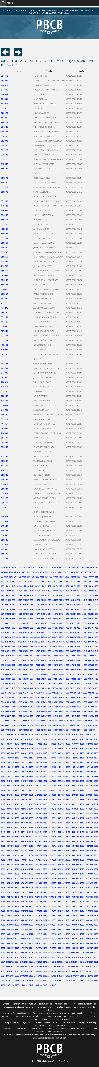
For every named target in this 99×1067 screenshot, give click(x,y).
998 (82, 730)
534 (63, 651)
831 (63, 702)
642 (63, 669)
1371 (59, 813)
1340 (12, 809)
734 (6, 688)
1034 (54, 739)
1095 (45, 753)
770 (38, 693)
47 (15, 572)
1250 (82, 785)
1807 (36, 911)
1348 (49, 809)
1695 (3, 887)
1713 (87, 887)
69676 (4, 312)
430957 (4, 94)
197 (17, 595)
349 (78, 618)
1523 (82, 846)
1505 (96, 841)
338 (38, 618)
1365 (31, 813)
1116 (45, 758)
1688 (68, 883)
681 (9, 679)
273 (96, 604)
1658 (26, 878)
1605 (73, 864)
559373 (4, 178)
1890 (31, 929)
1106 (96, 753)
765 (20, 693)
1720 (22, 892)
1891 (36, 929)
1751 (68, 897)
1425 (17, 827)
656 (17, 674)
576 (20, 660)
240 (74, 600)
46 (12, 572)
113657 (4, 164)
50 (23, 572)
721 (56, 683)
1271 (82, 790)
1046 (12, 744)
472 (35, 642)
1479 (73, 836)
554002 (4, 405)
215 (82, 595)
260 (49, 604)
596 (92, 660)
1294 (91, 795)
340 (45, 618)
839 (92, 702)
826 (45, 702)
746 (49, 688)
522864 (4, 521)
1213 (8, 781)
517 (2, 651)
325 (89, 614)
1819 (91, 911)
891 (85, 711)
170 (17, 590)
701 (82, 679)
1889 (26, 929)
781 (78, 693)
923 (6, 720)
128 (60, 581)
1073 (40, 748)
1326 (45, 804)
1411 (49, 822)
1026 (17, 739)
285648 (4, 275)
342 (53, 618)
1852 (49, 920)
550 (24, 655)
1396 (77, 818)
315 (53, 614)
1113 (31, 758)
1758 (3, 901)
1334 (82, 804)
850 (35, 706)
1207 (77, 776)
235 (56, 600)
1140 (59, 762)
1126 (91, 758)
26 (57, 567)
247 (2, 604)
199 (24, 595)
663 (42, 674)
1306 (49, 799)
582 (42, 660)
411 (9, 632)
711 (20, 683)
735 (9, 688)
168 (9, 590)
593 (82, 660)
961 (45, 725)
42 (2, 572)
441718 (4, 386)
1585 (77, 860)
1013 (54, 734)
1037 (68, 739)
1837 (77, 915)
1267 (63, 790)
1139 (54, 762)
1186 (77, 771)
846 (20, 706)
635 (38, 669)
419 (38, 632)
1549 (8, 855)
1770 (59, 901)
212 (71, 595)
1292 (82, 795)
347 (71, 618)
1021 (91, 734)
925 (13, 720)
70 (74, 572)
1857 (73, 920)
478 (56, 642)
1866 (17, 925)
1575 (31, 860)
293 (71, 609)
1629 (87, 869)
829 (56, 702)
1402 (8, 822)
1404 (17, 822)
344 (60, 618)
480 (63, 642)
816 (9, 702)
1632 (3, 874)
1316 (96, 799)
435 (96, 632)
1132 (22, 762)
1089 (17, 753)
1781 (12, 906)
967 (67, 725)
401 (71, 628)
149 (38, 586)
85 (17, 577)
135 (85, 581)
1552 (22, 855)
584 (49, 660)
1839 (87, 915)
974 (92, 725)
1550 (12, 855)
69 (72, 572)
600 (9, 665)
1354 (77, 809)
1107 (3, 758)
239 (71, 600)
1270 (77, 790)
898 (13, 716)
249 (9, 604)
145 (24, 586)
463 (2, 642)
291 (63, 609)
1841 (96, 915)
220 (2, 600)
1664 (54, 878)
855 (53, 706)
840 (96, 702)
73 (82, 572)
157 (67, 586)
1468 (22, 836)
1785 (31, 906)
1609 (91, 864)
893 (92, 711)
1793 (68, 906)
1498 (63, 841)
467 (17, 642)
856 (56, 706)
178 (45, 590)
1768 (49, 901)
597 (96, 660)
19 (39, 567)
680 (6, 679)
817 (13, 702)
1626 (73, 869)
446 (38, 637)
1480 (77, 836)
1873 (49, 925)
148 (35, 586)
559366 (4, 219)
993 (63, 730)
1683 (45, 883)
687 (31, 679)
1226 (68, 781)
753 (74, 688)
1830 (45, 915)
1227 (73, 781)
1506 (3, 846)
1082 (82, 748)
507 (63, 646)
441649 (4, 298)
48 (17, 572)
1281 (31, 795)
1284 (45, 795)
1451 (40, 832)
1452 (45, 832)
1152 (17, 767)
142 (13, 586)
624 (96, 665)
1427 (26, 827)
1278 (17, 795)
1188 (87, 771)
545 (6, 655)
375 (74, 623)
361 (24, 623)
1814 (68, 911)
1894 (49, 929)
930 (31, 720)
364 (35, 623)
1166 (82, 767)
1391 (54, 818)
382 (2, 628)
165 (96, 586)
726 (74, 683)
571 (2, 660)
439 (13, 637)
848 (27, 706)
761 (6, 693)
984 (31, 730)
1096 (49, 753)
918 (85, 716)
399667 (4, 502)
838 (89, 702)
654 (9, 674)
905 (38, 716)
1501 (77, 841)
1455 (59, 832)
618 (74, 665)
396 (53, 628)
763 (13, 693)
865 (89, 706)
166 (2, 590)
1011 (45, 734)
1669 (77, 878)
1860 (87, 920)
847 (24, 706)
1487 (12, 841)
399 (63, 628)
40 (93, 567)
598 (2, 665)
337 (35, 618)
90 (30, 577)
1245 (59, 785)
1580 (54, 860)
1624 (63, 869)
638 (49, 669)
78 (95, 572)
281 (27, 609)
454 (67, 637)
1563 (73, 855)
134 (82, 581)
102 (63, 577)
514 (89, 646)
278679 (4, 493)
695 (60, 679)
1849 (36, 920)
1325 (40, 804)
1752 (73, 897)
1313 (82, 799)
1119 (59, 758)
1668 (73, 878)
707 (6, 683)
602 (17, 665)
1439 (82, 827)
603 (20, 665)
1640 (40, 874)
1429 (36, 827)
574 (13, 660)
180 (53, 590)
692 (49, 679)
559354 (4, 294)
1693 (91, 883)
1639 (36, 874)
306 (20, 614)
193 (2, 595)
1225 (63, 781)
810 (85, 697)
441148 (4, 205)
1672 (91, 878)
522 (20, 651)
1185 (73, 771)
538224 (4, 80)
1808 (40, 911)
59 (46, 572)
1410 (45, 822)
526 (35, 651)
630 (20, 669)
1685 (54, 883)
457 (78, 637)
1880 (82, 925)
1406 (26, 822)
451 (56, 637)
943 (78, 720)
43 (5, 572)
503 (49, 646)
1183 (63, 771)
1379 (96, 813)
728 (82, 683)
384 (9, 628)
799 (45, 697)
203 (38, 595)
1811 (54, 911)
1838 (82, 915)
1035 (59, 739)
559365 (4, 224)
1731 (73, 892)
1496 (54, 841)
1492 (36, 841)
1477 (63, 836)
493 (13, 646)
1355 (82, 809)
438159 (4, 345)
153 (53, 586)
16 (31, 567)
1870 (36, 925)
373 (67, 623)
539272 (4, 150)
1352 (68, 809)
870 (9, 711)
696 (63, 679)
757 (89, 688)
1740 (17, 897)
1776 (87, 901)
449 (49, 637)
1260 (31, 790)
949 (2, 725)
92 (36, 577)
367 (45, 623)
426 (63, 632)
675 (85, 674)
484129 (4, 321)
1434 (59, 827)
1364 (26, 813)
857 (60, 706)
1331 (68, 804)
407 (92, 628)
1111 (22, 758)
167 (6, 590)
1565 (82, 855)
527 (38, 651)
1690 (77, 883)
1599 (45, 864)
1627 (77, 869)
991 (56, 730)
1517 (54, 846)
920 (92, 716)
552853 (4, 363)
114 (9, 581)
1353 (73, 809)
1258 (22, 790)
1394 (68, 818)
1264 (49, 790)
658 (24, 674)
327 (96, 614)
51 (25, 572)
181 (56, 590)
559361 (4, 243)
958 (35, 725)
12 (21, 567)
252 (20, 604)
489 (96, 642)
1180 (49, 771)
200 (27, 595)
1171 (8, 771)
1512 (31, 846)
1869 (31, 925)
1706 (54, 887)
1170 (3, 771)
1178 (40, 771)
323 (82, 614)
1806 (31, 911)
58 (43, 572)
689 (38, 679)
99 (54, 577)
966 (63, 725)
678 (96, 674)
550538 (4, 535)
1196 (26, 776)
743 (38, 688)
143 (17, 586)
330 (9, 618)
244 (89, 600)
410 (6, 632)
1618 (36, 869)
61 (51, 572)
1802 (12, 911)
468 (20, 642)
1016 (68, 734)
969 (74, 725)
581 (38, 660)
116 (17, 581)
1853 (54, 920)
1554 (31, 855)
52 (28, 572)
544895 (4, 89)
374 (71, 623)
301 (2, 614)
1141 (63, 762)
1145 (82, 762)
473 (38, 642)
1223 (54, 781)
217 (89, 595)
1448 (26, 832)
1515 (45, 846)
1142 (68, 762)
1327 (49, 804)
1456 (63, 832)
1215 (17, 781)
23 (49, 567)
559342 (4, 539)
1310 (68, 799)
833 (71, 702)
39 (91, 567)
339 (42, 618)
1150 (8, 767)
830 (60, 702)
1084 (91, 748)
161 (82, 586)
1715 (96, 887)
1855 (63, 920)
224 (17, 600)
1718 (12, 892)
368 (49, 623)
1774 (77, 901)
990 (53, 730)
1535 (40, 850)
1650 (87, 874)
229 (35, 600)
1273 (91, 790)
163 (89, 586)
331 (13, 618)
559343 (4, 530)
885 (63, 711)
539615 (4, 507)
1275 (3, 795)
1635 (17, 874)
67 (66, 572)
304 (13, 614)
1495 (49, 841)
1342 (22, 809)
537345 (4, 127)
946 (89, 720)
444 (31, 637)
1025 (12, 739)
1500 (73, 841)
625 (2, 669)
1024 (8, 739)
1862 (96, 920)
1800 (3, 911)
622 (89, 665)
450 (53, 637)
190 (89, 590)
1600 (49, 864)
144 (20, 586)
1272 (87, 790)
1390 (49, 818)
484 (78, 642)
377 (82, 623)
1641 (45, 874)
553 (35, 655)
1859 (82, 920)
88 (25, 577)
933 (42, 720)
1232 (96, 781)
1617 (31, 869)
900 (20, 716)
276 (9, 609)
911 (60, 716)
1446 (17, 832)
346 (67, 618)
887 (71, 711)
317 (60, 614)
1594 (22, 864)
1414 (63, 822)
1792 (63, 906)
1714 (91, 887)
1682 (40, 883)
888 (74, 711)
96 (46, 577)
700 (78, 679)
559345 (4, 479)
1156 (36, 767)
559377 (4, 131)
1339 (8, 809)
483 (74, 642)
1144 (77, 762)
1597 (36, 864)
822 (31, 702)
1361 (12, 813)
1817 (82, 911)
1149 (3, 767)
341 (49, 618)
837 (85, 702)
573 (9, 660)
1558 (49, 855)
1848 (31, 920)
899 (17, 716)
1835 (68, 915)
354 (96, 618)
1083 (87, 748)
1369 (49, 813)
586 (56, 660)
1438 (77, 827)
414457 (4, 423)
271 (89, 604)
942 (74, 720)
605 (27, 665)
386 (17, 628)
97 (48, 577)
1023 (3, 739)
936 (53, 720)
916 (78, 716)
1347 (45, 809)
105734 (4, 368)
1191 (3, 776)
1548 (3, 855)
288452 (4, 396)
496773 (4, 470)
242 (82, 600)
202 (35, 595)
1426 (22, 827)
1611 (3, 869)
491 (6, 646)
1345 (36, 809)
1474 (49, 836)
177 (42, 590)
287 (49, 609)
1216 (22, 781)
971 (82, 725)
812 (92, 697)
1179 (45, 771)
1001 (94, 730)
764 (17, 693)
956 (27, 725)
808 (78, 697)
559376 (4, 145)
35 (80, 567)
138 (96, 581)
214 (78, 595)
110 (92, 577)
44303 (4, 549)
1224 (59, 781)
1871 (40, 925)
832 (67, 702)
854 (49, 706)
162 (85, 586)
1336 (91, 804)
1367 (40, 813)
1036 (63, 739)
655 (13, 674)
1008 (31, 734)
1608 (87, 864)
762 (9, 693)
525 (31, 651)
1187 (82, 771)
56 (38, 572)
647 (82, 669)
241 (78, 600)
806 (71, 697)
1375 (77, 813)
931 (35, 720)
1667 (68, 878)
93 (38, 577)
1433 (54, 827)
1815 (73, 911)
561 (63, 655)
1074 (45, 748)
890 (82, 711)
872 (17, 711)
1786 (36, 906)
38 (88, 567)
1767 (45, 901)
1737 (3, 897)
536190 (4, 136)
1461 (87, 832)
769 (35, 693)
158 (71, 586)
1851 (45, 920)
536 (71, 651)
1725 (45, 892)
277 (13, 609)
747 (53, 688)
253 (24, 604)
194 (6, 595)
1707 (59, 887)
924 (9, 720)
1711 (77, 887)
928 (24, 720)
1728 (59, 892)
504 (53, 646)
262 (56, 604)
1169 (96, 767)
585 (53, 660)
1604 (68, 864)
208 (56, 595)
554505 (4, 437)
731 (92, 683)
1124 (82, 758)
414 (20, 632)
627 (9, 669)
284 (38, 609)
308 (27, 614)
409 (2, 632)
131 (71, 581)
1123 (77, 758)
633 (31, 669)
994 (67, 730)
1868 (26, 925)
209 (60, 595)
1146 (87, 762)
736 (13, 688)
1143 (73, 762)
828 (53, 702)
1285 (49, 795)
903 (31, 716)
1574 (26, 860)
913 (67, 716)
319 (67, 614)
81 (7, 577)
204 (42, 595)
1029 (31, 739)
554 (38, 655)
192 (96, 590)
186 (74, 590)
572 (6, 660)
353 (92, 618)
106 (78, 577)
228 (31, 600)
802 (56, 697)
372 (63, 623)
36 (83, 567)
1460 (82, 832)
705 (96, 679)
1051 (36, 744)
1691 (82, 883)
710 (17, 683)
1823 (12, 915)
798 (42, 697)
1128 (3, 762)
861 (74, 706)
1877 (68, 925)
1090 (22, 753)
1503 (87, 841)
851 (38, 706)
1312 (77, 799)
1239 (31, 785)
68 (69, 572)
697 (67, 679)
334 (24, 618)
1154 (26, 767)
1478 (68, 836)
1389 (45, 818)
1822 (8, 915)
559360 (4, 247)
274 (2, 609)
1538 (54, 850)
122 (38, 581)
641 (60, 669)
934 (45, 720)
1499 (68, 841)
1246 (63, 785)
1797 (87, 906)
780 (74, 693)
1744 (36, 897)
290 (60, 609)
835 (78, 702)
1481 (82, 836)
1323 (31, 804)
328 (2, 618)
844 (13, 706)
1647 (73, 874)
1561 (63, 855)
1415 (68, 822)
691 (45, 679)
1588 (91, 860)
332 (17, 618)
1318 (8, 804)
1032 (45, 739)
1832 (54, 915)
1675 (8, 883)
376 (78, 623)
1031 (40, 739)
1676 (12, 883)
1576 (36, 860)
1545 (87, 850)
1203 (59, 776)
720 (53, 683)
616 (67, 665)
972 (85, 725)
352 (89, 618)
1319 (12, 804)
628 (13, 669)
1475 (54, 836)
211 (67, 595)
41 (96, 567)
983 (27, 730)
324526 (4, 335)
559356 (4, 280)
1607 (82, 864)
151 (45, 586)
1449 (31, 832)
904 (35, 716)
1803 (17, 911)
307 (24, 614)
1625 (68, 869)
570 (96, 655)
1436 (68, 827)
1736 (96, 892)
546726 (4, 410)
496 (24, 646)
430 (78, 632)
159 (74, 586)
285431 (4, 442)
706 (2, 683)
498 (31, 646)
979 (13, 730)
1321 (22, 804)
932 (38, 720)
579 (31, 660)
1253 (96, 785)
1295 (96, 795)
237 (63, 600)
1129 (8, 762)
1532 (26, 850)
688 (35, 679)
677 (92, 674)
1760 (12, 901)
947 (92, 720)
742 (35, 688)
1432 (49, 827)
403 (78, 628)
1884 (3, 929)
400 (67, 628)
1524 (87, 846)
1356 (87, 809)
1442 (96, 827)
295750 (4, 266)
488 (92, 642)
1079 (68, 748)
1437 (73, 827)
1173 (17, 771)
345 (63, 618)
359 (17, 623)
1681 (36, 883)
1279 (22, 795)
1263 (45, 790)
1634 (12, 874)
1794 (73, 906)
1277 (12, 795)
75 (87, 572)
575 (17, 660)
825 (42, 702)
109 (89, 577)
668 (60, 674)
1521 (73, 846)
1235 (12, 785)
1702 (36, 887)
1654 (8, 878)
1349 (54, 809)
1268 (68, 790)
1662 (45, 878)
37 (86, 567)
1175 (26, 771)
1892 (40, 929)
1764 (31, 901)
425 (60, 632)
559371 (4, 187)
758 (92, 688)
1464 (3, 836)
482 (71, 642)
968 (71, 725)
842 (6, 706)
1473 (45, 836)
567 (85, 655)
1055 (54, 744)
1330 (63, 804)
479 (60, 642)
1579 (49, 860)
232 (45, 600)
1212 (3, 781)
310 (35, 614)
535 (67, 651)
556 (45, 655)
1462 (91, 832)
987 (42, 730)
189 (85, 590)
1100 (68, 753)
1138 (49, 762)
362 (27, 623)
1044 (3, 744)
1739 (12, 897)
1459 (77, 832)
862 (78, 706)
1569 (3, 860)
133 (78, 581)
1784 (26, 906)
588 (63, 660)
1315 (91, 799)
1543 (77, 850)
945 (85, 720)
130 (67, 581)
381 (96, 623)
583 (45, 660)
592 (78, 660)
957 (31, 725)
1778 (96, 901)
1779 (3, 906)
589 (67, 660)
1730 (68, 892)
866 (92, 706)
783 (85, 693)
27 (60, 567)
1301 (26, 799)
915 (74, 716)
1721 (26, 892)
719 (49, 683)
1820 (96, 911)
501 (42, 646)
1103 (82, 753)
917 (82, 716)
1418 (82, 822)
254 (27, 604)
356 (6, 623)
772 (45, 693)
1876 (63, 925)
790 (13, 697)
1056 (59, 744)
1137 (45, 762)
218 (92, 595)
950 (6, 725)
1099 (63, 753)
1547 (96, 850)
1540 (63, 850)
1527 (3, 850)
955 (24, 725)
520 (13, 651)
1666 (63, 878)
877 (35, 711)
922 (2, 720)
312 (42, 614)
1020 (87, 734)
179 (49, 590)
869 (6, 711)
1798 (91, 906)
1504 (91, 841)
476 (49, 642)
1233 (3, 785)
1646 (68, 874)
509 (71, 646)
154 (56, 586)
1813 (63, 911)
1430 (40, 827)
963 (53, 725)
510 (74, 646)
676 (89, 674)
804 (63, 697)
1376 (82, 813)
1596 (31, 864)
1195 (22, 776)
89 (28, 577)
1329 (59, 804)
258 (42, 604)
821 (27, 702)
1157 (40, 767)
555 (42, 655)
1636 (22, 874)
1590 (3, 864)
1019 (82, 734)
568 (89, 655)
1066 (8, 748)
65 (61, 572)
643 (67, 669)
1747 (49, 897)
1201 (49, 776)
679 (2, 679)
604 (24, 665)
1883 (96, 925)
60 (48, 572)
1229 (82, 781)
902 (27, 716)
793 (24, 697)
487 (89, 642)
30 (68, 567)
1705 (49, 887)
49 (20, 572)
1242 (45, 785)
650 (92, 669)
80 (5, 577)
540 (85, 651)
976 (2, 730)
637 (45, 669)
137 (92, 581)
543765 (4, 354)
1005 (17, 734)
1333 (77, 804)
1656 (17, 878)
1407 (31, 822)
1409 (40, 822)
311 (38, 614)
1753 (77, 897)
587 (60, 660)
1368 (45, 813)
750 (63, 688)
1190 (96, 771)
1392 (59, 818)
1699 (22, 887)
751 (67, 688)
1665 (59, 878)
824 (38, 702)
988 (45, 730)
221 (6, 600)
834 (74, 702)
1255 (8, 790)
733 (2, 688)
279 (20, 609)
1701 (31, 887)
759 (96, 688)
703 (89, 679)
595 (89, 660)
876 (31, 711)
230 (38, 600)
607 (35, 665)
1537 (49, 850)
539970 (4, 108)
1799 (96, 906)
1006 (22, 734)
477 (53, 642)
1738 (8, 897)
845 (17, 706)
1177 (36, 771)
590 (71, 660)
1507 (8, 846)
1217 (26, 781)
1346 (40, 809)
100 (56, 577)
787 (2, 697)
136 (89, 581)
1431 (45, 827)
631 (24, 669)
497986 (4, 377)
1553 (26, 855)
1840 (91, 915)
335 (27, 618)
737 (17, 688)
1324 (36, 804)
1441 (91, 827)
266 (71, 604)
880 (45, 711)
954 (20, 725)
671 (71, 674)
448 (45, 637)
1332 (73, 804)
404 (82, 628)
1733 (82, 892)
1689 (73, 883)
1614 (17, 869)
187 (78, 590)
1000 (90, 730)
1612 (8, 869)
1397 (82, 818)
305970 (4, 113)
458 (82, 637)
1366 (36, 813)
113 (6, 581)
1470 (31, 836)
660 (31, 674)
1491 (31, 841)
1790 (54, 906)
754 (78, 688)
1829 (40, 915)
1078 (63, 748)
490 (2, 646)
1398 (87, 818)
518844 (4, 526)
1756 (91, 897)
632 (27, 669)
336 (31, 618)
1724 (40, 892)
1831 (49, 915)
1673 (96, 878)
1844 (12, 920)
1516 (49, 846)
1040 (82, 739)
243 (85, 600)
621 (85, 665)
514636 (4, 326)
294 (74, 609)
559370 (4, 191)
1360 (8, 813)
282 (31, 609)
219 (96, 595)
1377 (87, 813)
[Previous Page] (5, 55)
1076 (54, 748)
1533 (31, 850)
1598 (40, 864)
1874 (54, 925)
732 (96, 683)
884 (60, 711)
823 (35, 702)
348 (74, 618)
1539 (59, 850)
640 (56, 669)
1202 (54, 776)
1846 (22, 920)
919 (89, 716)
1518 (59, 846)
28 (62, 567)
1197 (31, 776)
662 (38, 674)
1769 (54, 901)
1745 (40, 897)
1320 (17, 804)
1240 (36, 785)
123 (42, 581)
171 (20, 590)
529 (45, 651)
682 (13, 679)
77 (92, 572)
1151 (12, 767)
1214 (12, 781)
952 (13, 725)
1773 (73, 901)
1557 (45, 855)
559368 (4, 215)
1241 (40, 785)
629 (17, 669)
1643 (54, 874)
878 (38, 711)
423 (53, 632)
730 (89, 683)
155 (60, 586)
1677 (17, 883)
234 (53, 600)
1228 (77, 781)
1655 (12, 878)
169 (13, 590)
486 (85, 642)
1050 (31, 744)
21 (44, 567)
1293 (87, 795)
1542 (73, 850)
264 (63, 604)
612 (53, 665)
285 (42, 609)
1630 (91, 869)
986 (38, 730)
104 (71, 577)
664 (45, 674)
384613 (4, 75)
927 (20, 720)
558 (53, 655)
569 (92, 655)
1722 (31, 892)
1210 (91, 776)
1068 (17, 748)
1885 (8, 929)
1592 (12, 864)
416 (27, 632)
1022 (96, 734)
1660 (36, 878)
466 (13, 642)
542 (92, 651)
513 (85, 646)
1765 (36, 901)
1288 (63, 795)
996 (74, 730)
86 (20, 577)
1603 (63, 864)
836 (82, 702)
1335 (87, 804)
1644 (59, 874)
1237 (22, 785)
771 (42, 693)
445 (35, 637)
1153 (22, 767)
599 (6, 665)
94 (41, 577)
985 (35, 730)
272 (92, 604)
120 (31, 581)
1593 (17, 864)
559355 (4, 284)
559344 (4, 488)
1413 (59, 822)
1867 (22, 925)
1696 (8, 887)
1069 (22, 748)
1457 (68, 832)
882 (53, 711)
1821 (3, 915)
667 (56, 674)
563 (71, 655)
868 (2, 711)
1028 (26, 739)
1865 (12, 925)
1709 (68, 887)
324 (85, 614)
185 (71, 590)
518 (6, 651)
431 (82, 632)
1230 (87, 781)
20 (42, 567)
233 (49, 600)
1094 (40, 753)
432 (85, 632)
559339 (4, 553)
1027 (22, 739)
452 (60, 637)
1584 (73, 860)
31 (70, 567)
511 (78, 646)
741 (31, 688)
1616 (26, 869)
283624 (4, 428)
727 (78, 683)
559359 (4, 256)
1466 (12, 836)
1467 (17, 836)
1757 (96, 897)
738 (20, 688)
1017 (73, 734)
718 (45, 683)
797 (38, 697)
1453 (49, 832)
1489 (22, 841)
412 (13, 632)
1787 (40, 906)
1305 (45, 799)
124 (45, 581)
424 (56, 632)
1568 (96, 855)
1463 (96, 832)
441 (20, 637)
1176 (31, 771)
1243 (49, 785)
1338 (3, 809)
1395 (73, 818)
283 (35, 609)
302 (6, 614)
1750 (63, 897)
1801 (8, 911)
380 (92, 623)
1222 (49, 781)
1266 (59, 790)
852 (42, 706)
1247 (68, 785)
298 (89, 609)
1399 (91, 818)
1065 (3, 748)
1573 (22, 860)
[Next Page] (18, 55)
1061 (82, 744)
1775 (82, 901)
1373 (68, 813)
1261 (36, 790)
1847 (26, 920)
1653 (3, 878)
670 (67, 674)
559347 (4, 461)
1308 (59, 799)
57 (41, 572)
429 (74, 632)
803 (60, 697)
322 (78, 614)
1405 (22, 822)
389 (27, 628)
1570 (8, 860)
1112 (26, 758)
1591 (8, 864)
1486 (8, 841)
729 (85, 683)
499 (35, 646)
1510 (22, 846)
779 (71, 693)
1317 (3, 804)
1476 (59, 836)
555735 (4, 252)
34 (78, 567)
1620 (45, 869)
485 (82, 642)
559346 (4, 475)
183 (63, 590)
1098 (59, 753)
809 (82, 697)
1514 (40, 846)
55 (36, 572)
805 (67, 697)
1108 (8, 758)
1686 (59, 883)
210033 (4, 433)
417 (31, 632)
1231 (91, 781)
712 (24, 683)
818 (17, 702)
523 (24, 651)
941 (71, 720)
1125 (87, 758)
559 (56, 655)
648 (85, 669)
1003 (8, 734)
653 (6, 674)
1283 (40, 795)
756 (85, 688)
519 (9, 651)
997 (78, 730)
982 (24, 730)
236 (60, 600)
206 (49, 595)
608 (38, 665)
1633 (8, 874)
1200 (45, 776)
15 (29, 567)
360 (20, 623)
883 (56, 711)
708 (9, 683)
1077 (59, 748)
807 (74, 697)
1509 (17, 846)
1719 (17, 892)
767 (27, 693)
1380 (3, 818)
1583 (68, 860)
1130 (12, 762)
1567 (91, 855)
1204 (63, 776)
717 (42, 683)
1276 (8, 795)
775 (56, 693)
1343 (26, 809)
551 (27, 655)
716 (38, 683)
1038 (73, 739)
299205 (4, 516)
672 (74, 674)
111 (96, 577)
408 (96, 628)
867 (96, 706)
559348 (4, 447)
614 (60, 665)
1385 (26, 818)
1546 (91, 850)
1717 (8, 892)
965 (60, 725)
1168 (91, 767)
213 (74, 595)
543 (96, 651)
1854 (59, 920)
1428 (31, 827)
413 (17, 632)
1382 (12, 818)
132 (74, 581)
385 (13, 628)
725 (71, 683)
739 (24, 688)
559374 (4, 168)
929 (27, 720)
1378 (91, 813)
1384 (22, 818)
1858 (77, 920)
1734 (87, 892)
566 (82, 655)
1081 (77, 748)
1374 (73, 813)
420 (42, 632)
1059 (73, 744)
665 (49, 674)
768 (31, 693)
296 (82, 609)
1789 (49, 906)
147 (31, 586)
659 (27, 674)
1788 (45, 906)
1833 (59, 915)
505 (56, 646)
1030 (36, 739)
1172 (12, 771)
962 (49, 725)
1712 (82, 887)
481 (67, 642)
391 (35, 628)
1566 (87, 855)
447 (42, 637)
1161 (59, 767)
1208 (82, 776)
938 (60, 720)
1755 (87, 897)
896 (6, 716)
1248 (73, 785)
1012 (49, 734)
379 (89, 623)
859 (67, 706)
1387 (36, 818)
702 (85, 679)
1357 (91, 809)
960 (42, 725)
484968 (4, 103)
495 (20, 646)
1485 (3, 841)
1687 (63, 883)
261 (53, 604)
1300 (22, 799)
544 (2, 655)
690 (42, 679)
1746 (45, 897)
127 (56, 581)
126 (53, 581)
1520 (68, 846)
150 (42, 586)
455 (71, 637)
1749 (59, 897)
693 (53, 679)
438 (9, 637)
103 (67, 577)
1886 (12, 929)
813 (96, 697)
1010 (40, 734)
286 (45, 609)
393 (42, 628)
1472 (40, 836)
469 (24, 642)
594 (85, 660)
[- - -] (3, 3)
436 (2, 637)
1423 (8, 827)
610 (45, 665)
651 (96, 669)
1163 (68, 767)
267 (74, 604)
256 (35, 604)
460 (89, 637)
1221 (45, 781)
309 (31, 614)
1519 (63, 846)
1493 (40, 841)
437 (6, 637)
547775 (4, 372)
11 (19, 567)
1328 (54, 804)
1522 (77, 846)
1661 (40, 878)
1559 (54, 855)
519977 (4, 349)
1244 (54, 785)
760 (2, 693)
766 (24, 693)
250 (13, 604)
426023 (4, 85)
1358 (96, 809)
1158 (45, 767)
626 (6, 669)
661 (35, 674)
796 (35, 697)
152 (49, 586)
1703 (40, 887)
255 (31, 604)
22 (47, 567)
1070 (26, 748)
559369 (4, 201)
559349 (4, 414)
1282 (36, 795)
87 (23, 577)
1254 (3, 790)
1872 (45, 925)
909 (53, 716)
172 (24, 590)
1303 (36, 799)
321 (74, 614)
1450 (36, 832)
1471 (36, 836)
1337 (96, 804)
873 (20, 711)
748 (56, 688)
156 (63, 586)
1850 (40, 920)
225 (20, 600)
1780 (8, 906)
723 (63, 683)
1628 (82, 869)
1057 (63, 744)
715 (35, 683)
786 (96, 693)
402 (74, 628)
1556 (40, 855)
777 (63, 693)
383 (6, 628)
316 (56, 614)
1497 (59, 841)
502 (45, 646)
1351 (63, 809)
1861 (91, 920)
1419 (87, 822)
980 (17, 730)
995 (71, 730)
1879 (77, 925)
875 (27, 711)
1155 (31, 767)
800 (49, 697)
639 (53, 669)
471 (31, 642)
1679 (26, 883)
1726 (49, 892)
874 (24, 711)
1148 (96, 762)
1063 (91, 744)
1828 (36, 915)
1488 (17, 841)
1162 (63, 767)
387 (20, 628)
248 (6, 604)
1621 (49, 869)
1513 (36, 846)
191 (92, 590)
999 (85, 730)
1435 (63, 827)
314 (49, 614)
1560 (59, 855)
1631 (96, 869)
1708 (63, 887)
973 (89, 725)
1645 (63, 874)
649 (89, 669)
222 (9, 600)
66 (64, 572)
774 (53, 693)
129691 (4, 99)
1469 (26, 836)
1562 (68, 855)
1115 (40, 758)
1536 (45, 850)
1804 (22, 911)
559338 (4, 558)
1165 (77, 767)
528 (42, 651)
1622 (54, 869)
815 (6, 702)
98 (51, 577)
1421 (96, 822)
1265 (54, 790)
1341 (17, 809)
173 (27, 590)
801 (53, 697)
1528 (8, 850)
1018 (77, 734)
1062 (87, 744)
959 (38, 725)
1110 (17, 758)
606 (31, 665)
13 (24, 567)
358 (13, 623)
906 (42, 716)
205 (45, 595)
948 (96, 720)
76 (90, 572)
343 (56, 618)
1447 (22, 832)
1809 (45, 911)
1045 (8, 744)
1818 (87, 911)
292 (67, 609)
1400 (96, 818)
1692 (87, 883)
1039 (77, 739)
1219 (36, 781)
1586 (82, 860)
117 (20, 581)
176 (38, 590)
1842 (3, 920)
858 (63, 706)
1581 (59, 860)
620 (82, 665)
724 (67, 683)
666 (53, 674)
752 (71, 688)
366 (42, 623)
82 (10, 577)
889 (78, 711)
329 (6, 618)
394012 (4, 484)
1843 (8, 920)
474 (42, 642)
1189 (91, 771)
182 (60, 590)
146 (27, 586)
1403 (12, 822)
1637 (26, 874)
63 (56, 572)
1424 (12, 827)
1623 (59, 869)
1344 (31, 809)
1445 (12, 832)
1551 (17, 855)
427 (67, 632)
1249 (77, 785)
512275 (4, 498)
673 (78, 674)
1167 (87, 767)
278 (17, 609)
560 (60, 655)
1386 (31, 818)
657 (20, 674)
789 (9, 697)
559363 (4, 233)
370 (56, 623)
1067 (12, 748)
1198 (36, 776)
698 (71, 679)
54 (33, 572)
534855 (4, 289)
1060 (77, 744)
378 (85, 623)
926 (17, 720)
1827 (31, 915)
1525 (91, 846)
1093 (36, 753)
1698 (17, 887)
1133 (26, 762)
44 (7, 572)
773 (49, 693)
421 (45, 632)
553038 (4, 140)
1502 (82, 841)
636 (42, 669)
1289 (68, 795)
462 (96, 637)
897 (9, 716)
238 (67, 600)
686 (27, 679)
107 (82, 577)
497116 (4, 303)
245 (92, 600)
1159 (49, 767)
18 (37, 567)
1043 (96, 739)
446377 (4, 122)
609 (42, 665)
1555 (36, 855)
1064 (96, 744)
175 (35, 590)
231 (42, 600)
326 (92, 614)
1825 (22, 915)
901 (24, 716)
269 (82, 604)
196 (13, 595)
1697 (12, 887)
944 (82, 720)
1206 (73, 776)
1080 (73, 748)
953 (17, 725)
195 (9, 595)
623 (92, 665)
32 (73, 567)
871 (13, 711)
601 (13, 665)
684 (20, 679)
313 (45, 614)
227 (27, 600)
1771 (63, 901)
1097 (54, 753)
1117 (49, 758)
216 (85, 595)
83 (12, 577)
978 (9, 730)
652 (2, 674)
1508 (12, 846)
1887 (17, 929)
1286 (54, 795)
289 (56, 609)
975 (96, 725)
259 (45, 604)
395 (49, 628)
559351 (4, 317)
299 (92, 609)
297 (85, 609)
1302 (31, 799)
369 (53, 623)
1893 (45, 929)
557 (49, 655)
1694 (96, 883)
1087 (8, 753)
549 (20, 655)
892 (89, 711)
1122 (73, 758)
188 (82, 590)
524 (27, 651)
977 (6, 730)
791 (17, 697)
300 (96, 609)
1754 (82, 897)
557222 (4, 117)
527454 (4, 331)
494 (17, 646)
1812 (59, 911)
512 (82, 646)
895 (2, 716)
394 (45, 628)
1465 (8, 836)
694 (56, 679)
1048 (22, 744)
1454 (54, 832)
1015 (63, 734)
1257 (17, 790)
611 (49, 665)
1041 (87, 739)
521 (17, 651)
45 (10, 572)
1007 (26, 734)
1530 (17, 850)
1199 (40, 776)
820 (24, 702)
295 (78, 609)
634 (35, 669)
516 (96, 646)
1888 (22, 929)
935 (49, 720)
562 (67, 655)
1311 (73, 799)
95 (43, 577)
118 (24, 581)
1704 (45, 887)
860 (71, 706)
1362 (17, 813)
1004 (12, 734)
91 (33, 577)
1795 (77, 906)
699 (74, 679)
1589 (96, 860)
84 (15, 577)
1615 (22, 869)
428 (71, 632)
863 (82, 706)
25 (55, 567)
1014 (59, 734)
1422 (3, 827)
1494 (45, 841)
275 (6, 609)
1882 (91, 925)
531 (53, 651)
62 (54, 572)
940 (67, 720)
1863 (3, 925)
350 (82, 618)
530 (49, 651)
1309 (63, 799)
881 (49, 711)
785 (92, 693)
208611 (4, 382)
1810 (49, 911)
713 (27, 683)
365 (38, 623)
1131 (17, 762)
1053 (45, 744)
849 (31, 706)
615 (63, 665)
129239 (4, 456)
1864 (8, 925)
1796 (82, 906)
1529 (12, 850)
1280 (26, 795)
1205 (68, 776)
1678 (22, 883)
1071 (31, 748)
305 (17, 614)
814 (2, 702)
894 (96, 711)
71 (77, 572)
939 (63, 720)
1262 (40, 790)
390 (31, 628)
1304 (40, 799)
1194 (17, 776)
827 (49, 702)
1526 (96, 846)
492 (9, 646)
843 (9, 706)
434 (92, 632)
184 (67, 590)
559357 (4, 270)
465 (9, 642)
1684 (49, 883)
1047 (17, 744)
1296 (3, 799)
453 (63, 637)
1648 (77, 874)
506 (60, 646)
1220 (40, 781)
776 (60, 693)
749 (60, 688)
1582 (63, 860)
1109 (12, 758)
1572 (17, 860)
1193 (12, 776)
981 (20, 730)
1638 (31, 874)
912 (63, 716)
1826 (26, 915)
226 (24, 600)
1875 (59, 925)
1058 (68, 744)
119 (27, 581)
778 (67, 693)
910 (56, 716)
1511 (26, 846)
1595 (26, 864)
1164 (73, 767)
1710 (73, 887)
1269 (73, 790)
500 (38, 646)
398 (60, 628)
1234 (8, 785)
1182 (59, 771)
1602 (59, 864)
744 (42, 688)
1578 (45, 860)
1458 (73, 832)
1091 (26, 753)
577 (24, 660)
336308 (4, 154)
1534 (36, 850)
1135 (36, 762)
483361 (4, 229)
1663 (49, 878)
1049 (26, 744)
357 (9, 623)
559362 (4, 238)
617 (71, 665)
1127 (96, 758)
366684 (4, 210)
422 (49, 632)
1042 (91, 739)
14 (26, 567)
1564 (77, 855)
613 (56, 665)
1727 (54, 892)
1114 (36, 758)
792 (20, 697)
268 (78, 604)
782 (82, 693)
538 (78, 651)
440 (17, 637)
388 (24, 628)
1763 (26, 901)
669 (63, 674)
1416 (73, 822)
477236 (4, 307)
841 (2, 706)
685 (24, 679)
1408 (36, 822)
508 (67, 646)
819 (20, 702)
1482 (87, 836)
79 (2, 577)
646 (78, 669)
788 (6, 697)
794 (27, 697)
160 (78, 586)
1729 (63, 892)
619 (78, 665)
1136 (40, 762)
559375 (4, 159)
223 (13, 600)
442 (24, 637)
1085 (96, 748)
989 (49, 730)
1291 (77, 795)
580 (35, 660)
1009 (36, 734)
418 (35, 632)
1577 (40, 860)
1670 (82, 878)
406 (89, 628)
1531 (22, 850)
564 (74, 655)
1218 (31, 781)
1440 (87, 827)
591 (74, 660)
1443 (3, 832)
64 (59, 572)
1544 (82, 850)
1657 (22, 878)
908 (49, 716)
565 (78, 655)
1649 (82, 874)
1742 (26, 897)
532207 (4, 340)
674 (82, 674)
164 (92, 586)
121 (35, 581)
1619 (40, 869)
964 (56, 725)
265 (67, 604)
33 (75, 567)
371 (60, 623)
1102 (77, 753)
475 (45, 642)
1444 (8, 832)
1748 (54, 897)
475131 (4, 400)
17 (34, 567)
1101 (73, 753)
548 (17, 655)
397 (56, 628)
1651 (91, 874)
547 (13, 655)
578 (27, 660)
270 (85, 604)
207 (53, 595)
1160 (54, 767)
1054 (49, 744)
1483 (91, 836)
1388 (40, 818)
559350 (4, 391)
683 (17, 679)
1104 (87, 753)
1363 (22, 813)
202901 (4, 544)
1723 (36, 892)
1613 (12, 869)
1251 (87, 785)
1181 (54, 771)
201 (31, 595)
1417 (77, 822)
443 (27, 637)
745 (45, 688)
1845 (17, 920)
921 (96, 716)
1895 (54, 929)
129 (63, 581)
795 (31, 697)
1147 (91, 762)
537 (74, 651)
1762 (22, 901)
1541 (68, 850)
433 (89, 632)
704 (92, 679)
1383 (17, 818)
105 (74, 577)
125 (49, 581)
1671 (87, 878)
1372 (63, 813)
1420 (91, 822)
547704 (4, 465)
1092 (31, 753)
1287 (59, 795)
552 (31, 655)
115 (13, 581)
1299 (17, 799)
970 (78, 725)
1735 (91, 892)
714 (31, 683)
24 (52, 567)
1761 (17, 901)
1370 (54, 813)
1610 (96, 864)
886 (67, 711)
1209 (87, 776)
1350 (59, 809)
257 (38, 604)
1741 (22, 897)
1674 (3, 883)
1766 (40, 901)
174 (31, 590)
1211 (96, 776)
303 (9, 614)
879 (42, 711)
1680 (31, 883)
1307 (54, 799)
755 (82, 688)
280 (24, 609)
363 (31, 623)
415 (24, 632)
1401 (3, 822)
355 (2, 623)
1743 (31, 897)
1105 (91, 753)
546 (9, 655)
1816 (77, 911)
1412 (54, 822)
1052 (40, 744)
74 (85, 572)
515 (92, 646)
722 (60, 683)
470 (27, 642)
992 (60, 730)
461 (92, 637)
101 (60, 577)
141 (9, 586)
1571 (12, 860)
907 (45, 716)
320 (71, 614)
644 (71, 669)
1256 (12, 790)
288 (53, 609)
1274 (96, 790)
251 (17, 604)
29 (65, 567)
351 (85, 618)
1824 (17, 915)
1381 (8, 818)
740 (27, 688)
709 (13, 683)
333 (20, 618)
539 (82, 651)
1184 (68, 771)
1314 (87, 799)
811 (89, 697)
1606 (77, 864)
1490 (26, 841)
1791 (59, 906)
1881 (87, 925)
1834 (63, 915)
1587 (87, 860)
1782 (17, 906)
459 (85, 637)
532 (56, 651)
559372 (4, 182)
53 (30, 572)
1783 (22, 906)
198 (20, 595)
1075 (49, 748)
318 (63, 614)
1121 (68, 758)
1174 (22, 771)
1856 (68, 920)
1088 (12, 753)
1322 (26, 804)
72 (79, 572)
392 (38, 628)
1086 (3, 753)
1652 (96, 874)
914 (71, 716)
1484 (96, 836)
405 (85, 628)
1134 (31, 762)
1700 (26, 887)
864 (85, 706)
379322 (4, 419)
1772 (68, 901)
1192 (8, 776)
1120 (63, 758)
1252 (91, 785)
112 (2, 581)
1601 (54, 864)
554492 (4, 261)
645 (74, 669)
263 (60, 604)
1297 (8, 799)
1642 (49, 874)
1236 (17, 785)
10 (16, 567)
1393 (63, 818)
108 (85, 577)
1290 (73, 795)
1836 (73, 915)
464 (6, 642)
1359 (3, 813)
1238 (26, 785)
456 (74, 637)
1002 (3, 734)
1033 (49, 739)
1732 (77, 892)
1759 (8, 901)
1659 (31, 878)
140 (6, 586)
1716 (3, 892)
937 (56, 720)
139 (2, 586)
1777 (91, 901)
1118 (54, 758)
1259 (26, 790)
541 (89, 651)
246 (96, 600)
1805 (26, 911)
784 (89, 693)
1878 (73, 925)
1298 (12, 799)
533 (60, 651)
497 (27, 646)
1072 (36, 748)
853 (45, 706)
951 (9, 725)
